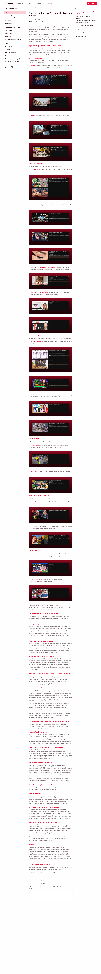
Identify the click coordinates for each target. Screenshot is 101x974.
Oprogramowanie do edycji (13, 27)
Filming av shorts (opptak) (12, 59)
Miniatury (8, 49)
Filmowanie (8, 20)
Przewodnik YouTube (20, 3)
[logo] (9, 3)
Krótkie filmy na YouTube (12, 62)
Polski (49, 3)
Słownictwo (8, 31)
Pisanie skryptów (9, 15)
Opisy (6, 43)
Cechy (30, 3)
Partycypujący (9, 46)
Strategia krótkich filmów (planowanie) (12, 66)
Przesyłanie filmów (10, 52)
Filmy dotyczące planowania (12, 18)
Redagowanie (8, 23)
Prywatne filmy (9, 36)
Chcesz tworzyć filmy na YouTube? (85, 32)
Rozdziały (8, 56)
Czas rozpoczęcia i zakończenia (14, 70)
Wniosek (78, 29)
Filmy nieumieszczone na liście (13, 39)
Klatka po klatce (9, 33)
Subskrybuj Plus (39, 3)
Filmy (6, 12)
